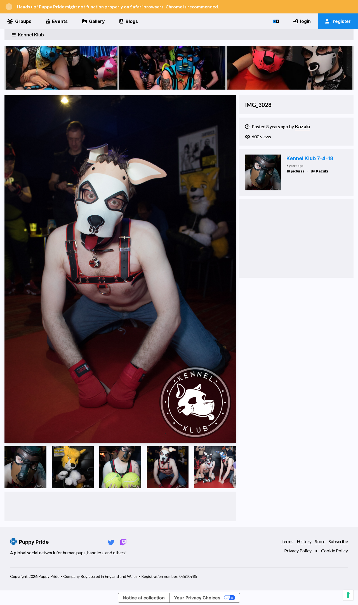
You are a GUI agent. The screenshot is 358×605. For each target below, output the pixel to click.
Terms (287, 541)
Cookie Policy (334, 550)
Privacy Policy (298, 550)
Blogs (132, 21)
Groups (23, 21)
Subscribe (338, 541)
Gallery (97, 21)
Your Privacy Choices (197, 598)
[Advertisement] (120, 506)
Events (60, 21)
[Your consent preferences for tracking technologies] (348, 595)
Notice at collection (144, 598)
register (342, 21)
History (304, 541)
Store (320, 541)
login (305, 21)
